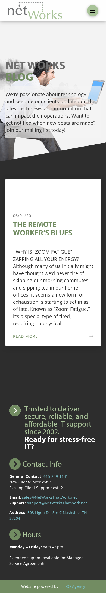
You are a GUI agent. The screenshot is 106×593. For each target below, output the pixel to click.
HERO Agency (73, 586)
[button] (92, 10)
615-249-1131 (55, 476)
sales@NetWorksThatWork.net (49, 497)
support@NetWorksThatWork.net (57, 503)
